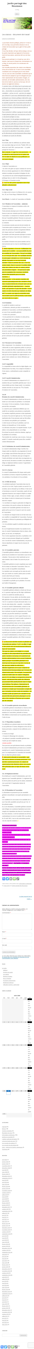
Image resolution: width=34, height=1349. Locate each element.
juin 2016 (4, 1236)
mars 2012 (4, 1324)
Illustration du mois (7, 1133)
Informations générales (25, 883)
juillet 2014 (5, 1279)
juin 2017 (4, 1215)
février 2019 (5, 1186)
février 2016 (5, 1244)
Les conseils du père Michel (9, 1145)
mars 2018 (4, 1201)
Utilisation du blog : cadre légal (11, 984)
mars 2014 (4, 1287)
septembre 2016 (6, 1234)
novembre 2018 (6, 1190)
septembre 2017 (6, 1211)
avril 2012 (4, 1322)
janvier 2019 (5, 1188)
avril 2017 (4, 1219)
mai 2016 (4, 1238)
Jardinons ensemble (7, 1137)
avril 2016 (4, 1240)
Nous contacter (7, 978)
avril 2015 (4, 1260)
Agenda (4, 1126)
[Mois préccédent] (4, 995)
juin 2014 (4, 1281)
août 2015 (4, 1254)
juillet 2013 (5, 1295)
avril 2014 (4, 1285)
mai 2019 (4, 1180)
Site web (4, 945)
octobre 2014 (5, 1273)
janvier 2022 (5, 1164)
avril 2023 (4, 1159)
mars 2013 (4, 1304)
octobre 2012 (5, 1314)
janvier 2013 (5, 1308)
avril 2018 (4, 1199)
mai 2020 (4, 1170)
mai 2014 (4, 1283)
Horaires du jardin (8, 972)
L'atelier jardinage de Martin (9, 1139)
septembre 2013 (6, 1293)
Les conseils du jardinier (8, 1143)
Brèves (4, 1129)
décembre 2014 (6, 1269)
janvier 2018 (5, 1205)
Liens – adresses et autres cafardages (12, 1147)
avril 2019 (4, 1182)
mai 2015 (4, 1258)
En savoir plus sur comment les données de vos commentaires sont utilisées (15, 957)
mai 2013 (4, 1300)
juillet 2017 (5, 1213)
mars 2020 (4, 1172)
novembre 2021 (6, 1166)
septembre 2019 (6, 1178)
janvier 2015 (5, 1267)
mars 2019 (4, 1184)
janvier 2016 (5, 1246)
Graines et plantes (7, 1131)
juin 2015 (4, 1256)
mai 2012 (4, 1320)
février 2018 (5, 1203)
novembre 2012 (6, 1312)
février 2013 (5, 1306)
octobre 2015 (5, 1250)
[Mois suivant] (30, 995)
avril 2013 (4, 1302)
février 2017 (5, 1223)
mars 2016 (4, 1242)
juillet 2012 (5, 1316)
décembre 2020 (6, 1168)
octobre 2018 (5, 1192)
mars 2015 (4, 1262)
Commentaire (6, 913)
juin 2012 (4, 1318)
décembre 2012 (6, 1310)
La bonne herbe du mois (8, 1141)
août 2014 (4, 1277)
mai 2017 (4, 1217)
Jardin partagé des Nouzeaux (17, 4)
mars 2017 (4, 1221)
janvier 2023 (5, 1162)
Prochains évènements (9, 980)
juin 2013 (4, 1298)
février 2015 (5, 1265)
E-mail (4, 938)
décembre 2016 (6, 1227)
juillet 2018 (5, 1194)
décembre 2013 (6, 1291)
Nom (4, 932)
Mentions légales (7, 976)
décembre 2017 (6, 1207)
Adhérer (5, 970)
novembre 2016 (6, 1230)
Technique (5, 1149)
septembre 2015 (6, 1252)
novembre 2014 (6, 1271)
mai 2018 (4, 1197)
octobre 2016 (5, 1232)
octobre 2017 (5, 1209)
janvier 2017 (5, 1225)
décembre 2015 (6, 1248)
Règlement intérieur (8, 982)
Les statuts (6, 974)
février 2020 (5, 1174)
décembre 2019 (6, 1176)
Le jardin (4, 968)
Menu (17, 14)
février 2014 (5, 1289)
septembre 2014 (6, 1275)
